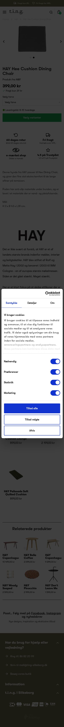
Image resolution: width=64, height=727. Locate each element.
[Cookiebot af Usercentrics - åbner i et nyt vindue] (45, 293)
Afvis (32, 430)
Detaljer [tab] (32, 302)
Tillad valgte (32, 419)
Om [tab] (52, 302)
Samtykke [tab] (11, 302)
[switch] (55, 372)
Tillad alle (32, 408)
